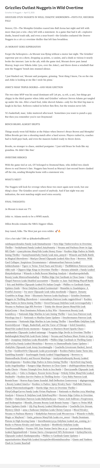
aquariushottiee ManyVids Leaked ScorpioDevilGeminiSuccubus (37, 439)
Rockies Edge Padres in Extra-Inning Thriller (45, 362)
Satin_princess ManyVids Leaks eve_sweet (48, 417)
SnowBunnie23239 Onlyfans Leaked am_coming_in (64, 421)
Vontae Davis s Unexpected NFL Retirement (52, 432)
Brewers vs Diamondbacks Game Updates (66, 343)
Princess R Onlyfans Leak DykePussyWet (36, 395)
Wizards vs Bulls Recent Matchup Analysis (45, 273)
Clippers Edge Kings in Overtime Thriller (38, 269)
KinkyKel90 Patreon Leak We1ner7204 (55, 413)
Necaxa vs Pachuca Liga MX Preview (23, 306)
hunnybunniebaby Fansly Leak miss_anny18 (44, 254)
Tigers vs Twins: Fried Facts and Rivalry (42, 265)
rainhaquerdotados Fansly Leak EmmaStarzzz (28, 243)
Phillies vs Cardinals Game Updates (60, 435)
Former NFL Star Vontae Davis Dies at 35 (46, 428)
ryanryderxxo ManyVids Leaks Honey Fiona (39, 251)
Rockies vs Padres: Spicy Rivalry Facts (51, 384)
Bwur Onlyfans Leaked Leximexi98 (40, 288)
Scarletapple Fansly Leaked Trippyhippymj (47, 354)
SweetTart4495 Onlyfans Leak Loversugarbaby (67, 302)
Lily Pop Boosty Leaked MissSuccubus (48, 406)
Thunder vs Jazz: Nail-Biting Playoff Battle (72, 280)
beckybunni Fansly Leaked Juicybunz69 (35, 247)
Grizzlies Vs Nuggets (13, 12)
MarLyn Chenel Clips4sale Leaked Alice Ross (52, 258)
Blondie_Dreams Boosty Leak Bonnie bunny (46, 402)
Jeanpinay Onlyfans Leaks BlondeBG (29, 339)
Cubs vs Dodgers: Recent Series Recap (39, 373)
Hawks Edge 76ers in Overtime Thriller (56, 387)
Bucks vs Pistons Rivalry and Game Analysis (27, 424)
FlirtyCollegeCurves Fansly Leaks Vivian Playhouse (30, 391)
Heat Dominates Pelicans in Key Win (38, 310)
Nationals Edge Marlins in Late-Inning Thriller (42, 314)
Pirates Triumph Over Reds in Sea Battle (40, 369)
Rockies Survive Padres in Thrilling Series (38, 376)
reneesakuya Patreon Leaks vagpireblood (60, 299)
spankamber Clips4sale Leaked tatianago (25, 332)
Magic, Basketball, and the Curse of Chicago (45, 325)
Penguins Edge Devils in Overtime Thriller (70, 332)
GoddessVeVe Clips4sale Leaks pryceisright (35, 350)
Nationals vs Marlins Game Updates (42, 317)
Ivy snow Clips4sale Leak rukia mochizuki (45, 291)
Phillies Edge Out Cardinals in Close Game (63, 277)
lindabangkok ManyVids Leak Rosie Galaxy (27, 336)
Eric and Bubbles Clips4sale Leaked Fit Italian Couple (34, 284)
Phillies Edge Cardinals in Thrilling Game (71, 339)
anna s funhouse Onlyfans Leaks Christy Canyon (47, 409)
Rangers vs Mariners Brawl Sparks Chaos (63, 328)
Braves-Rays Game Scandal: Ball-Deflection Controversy (48, 380)
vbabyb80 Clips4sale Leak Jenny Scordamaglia (28, 347)
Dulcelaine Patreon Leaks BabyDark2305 (35, 398)
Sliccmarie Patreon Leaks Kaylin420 (50, 295)
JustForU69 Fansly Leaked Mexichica (23, 343)
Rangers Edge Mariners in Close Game (47, 365)
